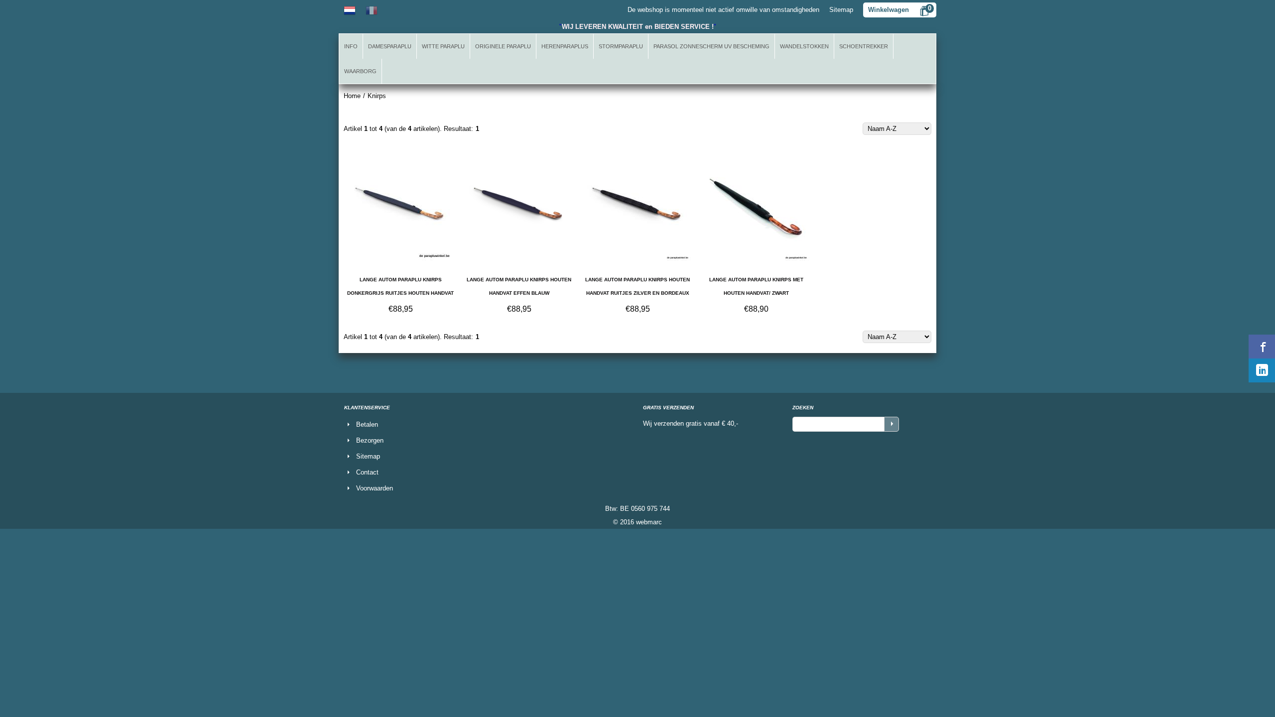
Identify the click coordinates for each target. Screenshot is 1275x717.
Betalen (367, 424)
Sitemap (841, 9)
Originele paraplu (503, 46)
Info (351, 46)
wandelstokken (804, 46)
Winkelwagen (888, 9)
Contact (367, 472)
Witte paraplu (443, 46)
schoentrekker (863, 46)
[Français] (372, 9)
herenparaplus (564, 46)
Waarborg (360, 71)
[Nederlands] (350, 9)
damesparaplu (389, 46)
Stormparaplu (621, 46)
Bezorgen (369, 440)
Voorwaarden (374, 488)
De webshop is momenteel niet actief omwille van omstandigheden (723, 9)
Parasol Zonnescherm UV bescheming (711, 46)
